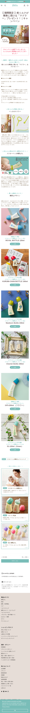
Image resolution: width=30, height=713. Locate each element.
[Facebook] (3, 691)
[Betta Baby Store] (15, 5)
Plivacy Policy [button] (6, 706)
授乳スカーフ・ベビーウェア (8, 610)
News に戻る (15, 560)
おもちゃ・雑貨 (5, 616)
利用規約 (3, 647)
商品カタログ (4, 677)
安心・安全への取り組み (7, 681)
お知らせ (3, 688)
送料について (4, 632)
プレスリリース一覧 (6, 685)
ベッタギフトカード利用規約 (8, 660)
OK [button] (15, 710)
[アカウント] (24, 5)
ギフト (2, 619)
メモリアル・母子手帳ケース (8, 614)
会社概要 (3, 668)
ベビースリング (5, 608)
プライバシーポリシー (6, 649)
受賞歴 (2, 675)
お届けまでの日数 (5, 634)
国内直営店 (4, 673)
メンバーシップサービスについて (9, 636)
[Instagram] (8, 691)
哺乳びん (3, 599)
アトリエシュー (5, 621)
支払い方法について (6, 629)
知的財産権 (4, 679)
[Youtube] (5, 691)
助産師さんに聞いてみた (7, 683)
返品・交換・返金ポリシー (7, 655)
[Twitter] (1, 691)
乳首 (2, 601)
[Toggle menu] (2, 5)
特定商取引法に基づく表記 (7, 657)
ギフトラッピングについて (7, 638)
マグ (2, 606)
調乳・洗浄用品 (5, 604)
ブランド (3, 670)
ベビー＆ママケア (5, 612)
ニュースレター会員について (8, 651)
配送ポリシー (4, 653)
